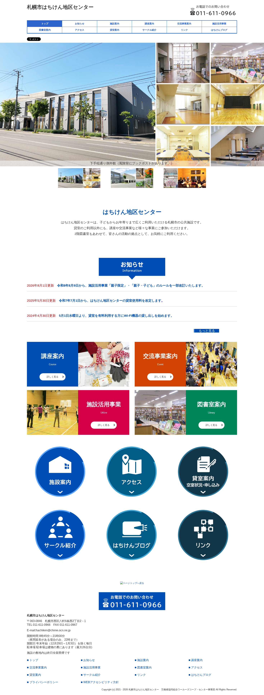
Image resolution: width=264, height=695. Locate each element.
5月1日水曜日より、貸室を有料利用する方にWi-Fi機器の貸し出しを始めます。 (116, 315)
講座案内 (149, 23)
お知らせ (79, 23)
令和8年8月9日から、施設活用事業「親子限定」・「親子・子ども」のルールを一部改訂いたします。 (131, 285)
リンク (184, 30)
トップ (44, 23)
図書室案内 (45, 30)
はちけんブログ (219, 30)
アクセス (79, 30)
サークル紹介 (149, 30)
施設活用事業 (219, 23)
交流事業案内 (184, 23)
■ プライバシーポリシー (42, 682)
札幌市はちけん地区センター (60, 7)
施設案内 (114, 23)
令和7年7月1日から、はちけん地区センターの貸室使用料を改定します (110, 300)
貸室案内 (114, 30)
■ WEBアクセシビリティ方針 (100, 682)
